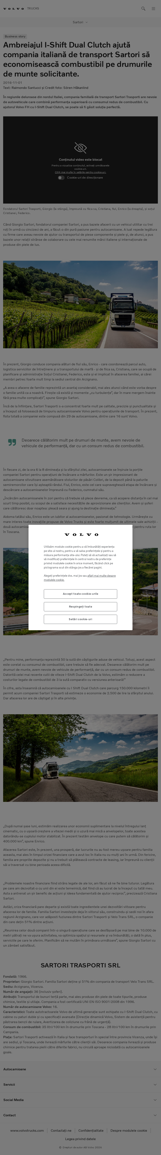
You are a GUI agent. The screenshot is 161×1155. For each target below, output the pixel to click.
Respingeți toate (80, 606)
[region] (80, 577)
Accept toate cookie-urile (80, 593)
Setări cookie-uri (80, 619)
